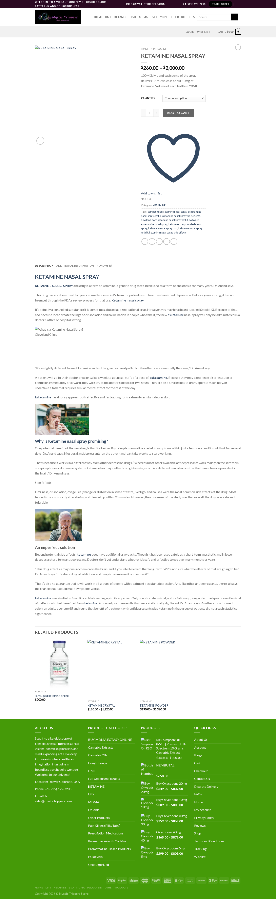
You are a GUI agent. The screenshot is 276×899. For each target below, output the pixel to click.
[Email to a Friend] (159, 241)
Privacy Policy (204, 817)
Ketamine (121, 17)
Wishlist (199, 857)
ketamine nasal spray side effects (167, 232)
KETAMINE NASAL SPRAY (67, 276)
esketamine (176, 315)
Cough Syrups (97, 763)
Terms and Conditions (209, 841)
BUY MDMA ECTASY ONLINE (110, 739)
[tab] (44, 266)
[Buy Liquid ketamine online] (59, 664)
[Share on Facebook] (144, 241)
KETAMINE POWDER (154, 705)
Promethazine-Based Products (109, 849)
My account (202, 810)
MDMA (143, 17)
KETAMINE (160, 49)
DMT (108, 17)
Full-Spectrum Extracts (104, 778)
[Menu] (238, 4)
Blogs (198, 755)
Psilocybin (159, 17)
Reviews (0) (104, 265)
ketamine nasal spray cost (162, 228)
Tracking (200, 849)
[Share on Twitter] (152, 241)
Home (98, 17)
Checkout (201, 771)
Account (200, 747)
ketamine (90, 603)
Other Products (182, 17)
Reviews (200, 825)
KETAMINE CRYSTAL (101, 705)
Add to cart (178, 113)
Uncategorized (98, 864)
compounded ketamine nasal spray (167, 211)
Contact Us (202, 778)
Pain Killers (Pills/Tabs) (104, 825)
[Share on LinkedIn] (174, 241)
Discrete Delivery (206, 786)
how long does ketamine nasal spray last (163, 220)
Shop (197, 833)
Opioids (93, 810)
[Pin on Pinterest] (166, 241)
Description (44, 265)
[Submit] (234, 17)
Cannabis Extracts (100, 747)
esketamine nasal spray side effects (180, 216)
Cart (197, 763)
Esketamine (43, 397)
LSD (133, 17)
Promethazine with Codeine (107, 841)
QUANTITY (148, 98)
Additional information (75, 265)
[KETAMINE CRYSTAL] (111, 669)
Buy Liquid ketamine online (52, 695)
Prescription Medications (105, 833)
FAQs (198, 794)
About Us (201, 739)
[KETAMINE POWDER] (164, 669)
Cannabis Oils (97, 755)
